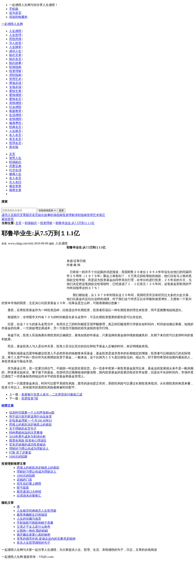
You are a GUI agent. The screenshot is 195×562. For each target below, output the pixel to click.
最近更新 (15, 186)
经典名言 (15, 127)
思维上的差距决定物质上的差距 (30, 424)
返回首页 (8, 219)
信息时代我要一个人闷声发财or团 (31, 412)
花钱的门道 (24, 479)
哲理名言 (15, 143)
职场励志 (15, 162)
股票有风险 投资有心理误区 (27, 440)
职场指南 (15, 67)
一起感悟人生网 (12, 24)
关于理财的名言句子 (23, 428)
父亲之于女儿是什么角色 (33, 526)
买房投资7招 (29, 398)
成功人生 (15, 51)
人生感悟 (15, 31)
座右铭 (13, 147)
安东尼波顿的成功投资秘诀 (27, 444)
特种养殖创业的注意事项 (26, 432)
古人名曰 (15, 182)
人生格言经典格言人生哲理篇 (36, 510)
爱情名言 (15, 99)
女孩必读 (15, 87)
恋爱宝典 (15, 166)
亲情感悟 (15, 103)
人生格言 (15, 131)
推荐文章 (15, 190)
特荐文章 (8, 405)
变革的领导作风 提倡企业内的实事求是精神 (46, 538)
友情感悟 (15, 119)
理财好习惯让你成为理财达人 (29, 448)
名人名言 (15, 135)
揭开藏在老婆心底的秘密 (33, 534)
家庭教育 (15, 111)
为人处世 (15, 43)
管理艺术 (15, 79)
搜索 (61, 210)
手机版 (13, 8)
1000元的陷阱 (18, 456)
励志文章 (15, 55)
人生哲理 (15, 35)
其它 (102, 215)
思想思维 (15, 39)
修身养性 (15, 123)
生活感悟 (15, 115)
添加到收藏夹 (18, 16)
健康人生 (15, 174)
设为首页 (15, 12)
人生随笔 (15, 47)
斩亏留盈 (23, 487)
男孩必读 (15, 83)
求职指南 (15, 75)
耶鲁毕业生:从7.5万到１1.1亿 (75, 223)
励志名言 (15, 59)
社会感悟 (15, 107)
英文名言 (15, 139)
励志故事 (15, 63)
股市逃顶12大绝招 (29, 491)
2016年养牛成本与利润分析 (27, 436)
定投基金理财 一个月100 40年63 (30, 420)
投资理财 (15, 71)
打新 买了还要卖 (20, 452)
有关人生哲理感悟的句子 (33, 542)
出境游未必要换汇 (29, 495)
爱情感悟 (15, 95)
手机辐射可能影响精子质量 (35, 522)
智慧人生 (15, 158)
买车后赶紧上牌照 (29, 483)
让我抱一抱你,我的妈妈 (32, 530)
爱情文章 (15, 91)
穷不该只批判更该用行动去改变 (30, 416)
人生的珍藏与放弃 (29, 518)
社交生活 (15, 170)
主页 (12, 154)
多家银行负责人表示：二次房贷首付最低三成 (51, 394)
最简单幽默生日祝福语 (32, 514)
